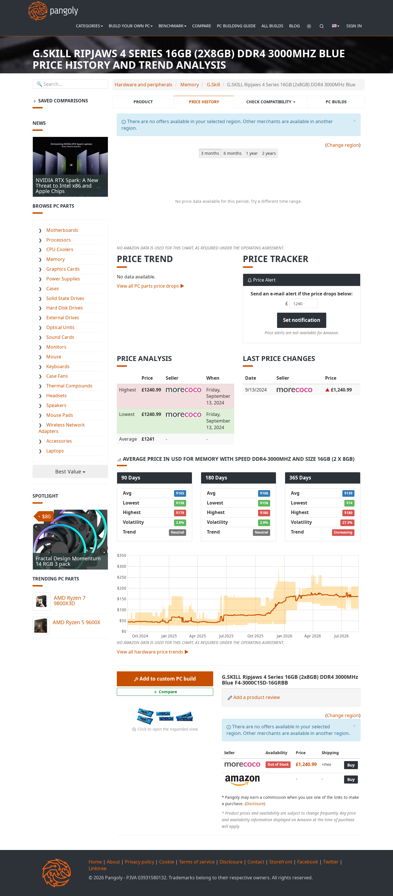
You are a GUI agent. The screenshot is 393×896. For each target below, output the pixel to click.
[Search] (321, 26)
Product (143, 101)
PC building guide (236, 25)
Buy (351, 765)
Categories (88, 25)
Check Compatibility (269, 101)
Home (95, 862)
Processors (58, 240)
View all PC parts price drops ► (150, 286)
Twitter (331, 862)
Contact (255, 862)
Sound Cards (60, 337)
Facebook (307, 862)
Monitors (56, 347)
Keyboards (58, 366)
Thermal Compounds (69, 386)
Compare (201, 25)
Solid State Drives (65, 298)
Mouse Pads (59, 415)
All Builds (272, 25)
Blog (294, 25)
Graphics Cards (63, 269)
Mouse (53, 357)
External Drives (62, 317)
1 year (252, 153)
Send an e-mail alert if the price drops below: (302, 294)
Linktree (97, 868)
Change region (343, 145)
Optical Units (60, 327)
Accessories (59, 441)
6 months (233, 153)
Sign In (354, 25)
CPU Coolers (59, 249)
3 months (210, 153)
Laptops (55, 451)
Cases (52, 288)
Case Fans (57, 376)
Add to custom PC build (167, 678)
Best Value (69, 471)
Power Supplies (63, 279)
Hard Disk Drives (64, 308)
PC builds (336, 101)
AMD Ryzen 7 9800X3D (69, 600)
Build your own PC (129, 25)
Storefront (280, 862)
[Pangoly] (53, 7)
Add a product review (256, 697)
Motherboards (62, 230)
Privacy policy (139, 862)
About (113, 862)
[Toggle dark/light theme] (309, 26)
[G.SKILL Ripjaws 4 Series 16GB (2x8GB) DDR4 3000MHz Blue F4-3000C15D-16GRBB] (146, 716)
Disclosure (255, 803)
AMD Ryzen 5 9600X (76, 622)
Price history (204, 101)
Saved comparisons (62, 101)
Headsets (56, 395)
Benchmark (171, 25)
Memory (55, 259)
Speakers (56, 405)
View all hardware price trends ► (153, 652)
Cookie (166, 862)
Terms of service (197, 862)
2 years (269, 153)
